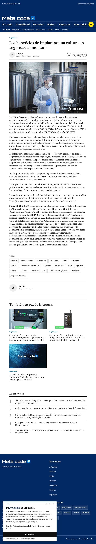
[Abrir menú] (91, 24)
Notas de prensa (28, 30)
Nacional (65, 30)
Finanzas (64, 24)
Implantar (75, 271)
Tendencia (23, 271)
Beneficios (35, 271)
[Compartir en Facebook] (74, 55)
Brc (44, 271)
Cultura (13, 271)
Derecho (38, 24)
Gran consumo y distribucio (30, 266)
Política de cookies (88, 539)
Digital (51, 24)
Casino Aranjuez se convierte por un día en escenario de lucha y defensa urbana (51, 408)
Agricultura (79, 266)
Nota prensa (16, 30)
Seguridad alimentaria (18, 276)
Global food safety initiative (58, 271)
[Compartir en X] (69, 55)
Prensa (57, 30)
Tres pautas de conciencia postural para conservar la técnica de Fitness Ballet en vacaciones (49, 431)
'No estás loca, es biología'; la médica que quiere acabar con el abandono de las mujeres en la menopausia (50, 401)
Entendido (29, 534)
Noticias (50, 30)
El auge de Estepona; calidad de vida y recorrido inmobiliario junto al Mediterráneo (46, 424)
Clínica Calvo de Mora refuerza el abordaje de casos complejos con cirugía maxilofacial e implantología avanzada (48, 416)
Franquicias (81, 24)
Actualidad (23, 24)
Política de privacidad (73, 539)
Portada (7, 24)
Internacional (59, 266)
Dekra (70, 266)
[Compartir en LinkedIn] (79, 55)
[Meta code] (18, 18)
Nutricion (14, 261)
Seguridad (13, 38)
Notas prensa (41, 30)
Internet (52, 490)
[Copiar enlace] (84, 55)
